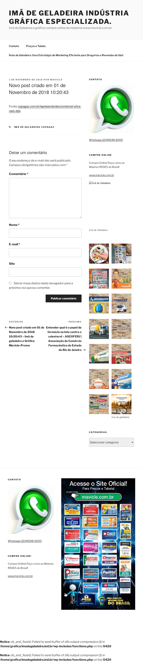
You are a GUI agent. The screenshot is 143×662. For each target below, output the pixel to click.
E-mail (14, 244)
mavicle (56, 79)
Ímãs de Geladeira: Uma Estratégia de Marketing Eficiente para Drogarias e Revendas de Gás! (66, 55)
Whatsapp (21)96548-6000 (106, 139)
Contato (14, 46)
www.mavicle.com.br (101, 175)
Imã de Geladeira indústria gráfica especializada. (69, 17)
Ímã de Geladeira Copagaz (34, 127)
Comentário (18, 174)
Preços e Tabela (36, 46)
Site (12, 263)
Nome (14, 225)
